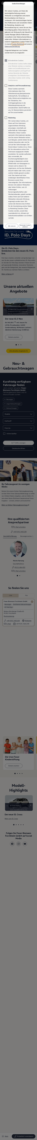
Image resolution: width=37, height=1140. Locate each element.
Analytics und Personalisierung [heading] (19, 86)
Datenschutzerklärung (12, 46)
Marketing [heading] (11, 118)
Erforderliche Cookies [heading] (15, 60)
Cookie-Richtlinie (18, 44)
